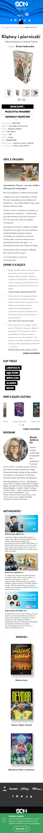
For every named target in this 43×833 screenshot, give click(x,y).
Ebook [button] (10, 388)
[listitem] (21, 491)
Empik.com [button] (12, 378)
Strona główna (7, 27)
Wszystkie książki (18, 27)
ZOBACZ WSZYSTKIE (31, 429)
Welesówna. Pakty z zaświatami (21, 770)
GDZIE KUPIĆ (17, 107)
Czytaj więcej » (35, 823)
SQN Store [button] (12, 373)
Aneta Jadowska (25, 46)
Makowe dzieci (21, 680)
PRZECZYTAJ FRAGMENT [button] (17, 112)
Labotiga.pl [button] (13, 368)
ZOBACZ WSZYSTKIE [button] (31, 354)
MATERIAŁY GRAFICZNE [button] (18, 117)
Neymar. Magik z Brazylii (21, 725)
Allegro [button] (11, 383)
